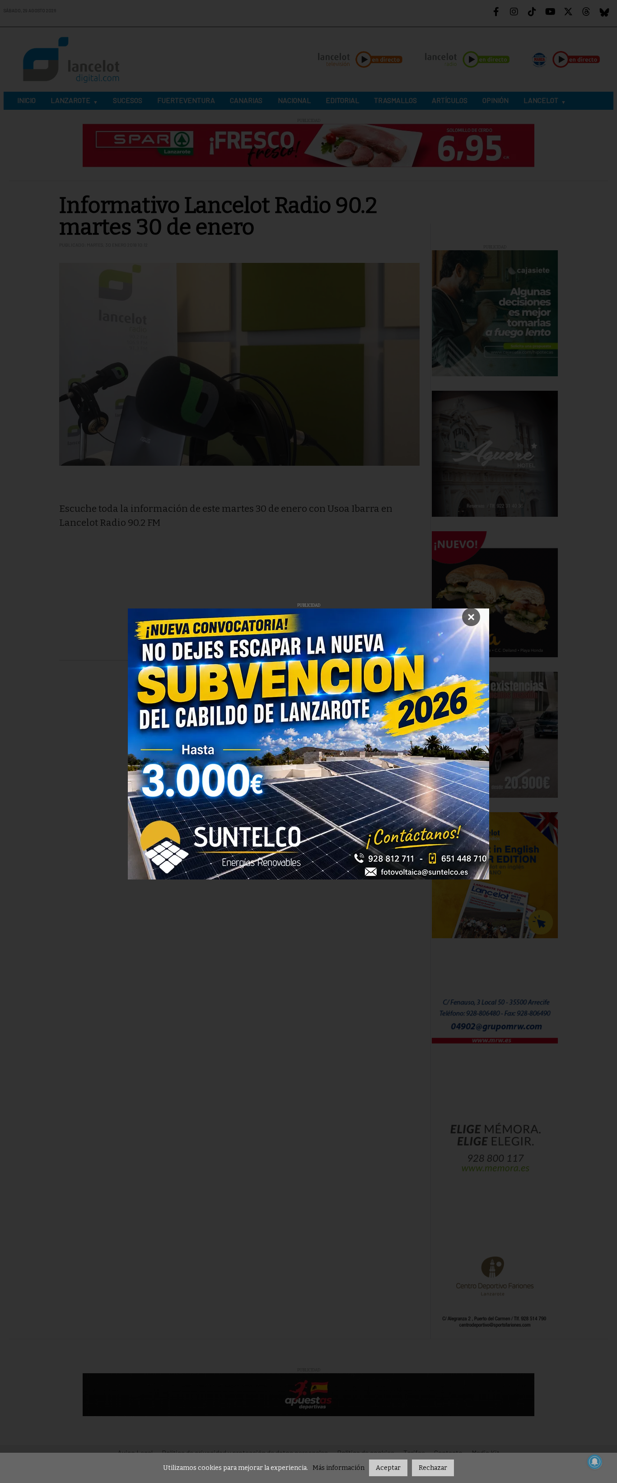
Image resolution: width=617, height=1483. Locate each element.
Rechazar (433, 1468)
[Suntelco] (308, 744)
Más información (339, 1468)
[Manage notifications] (595, 1462)
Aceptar (388, 1468)
